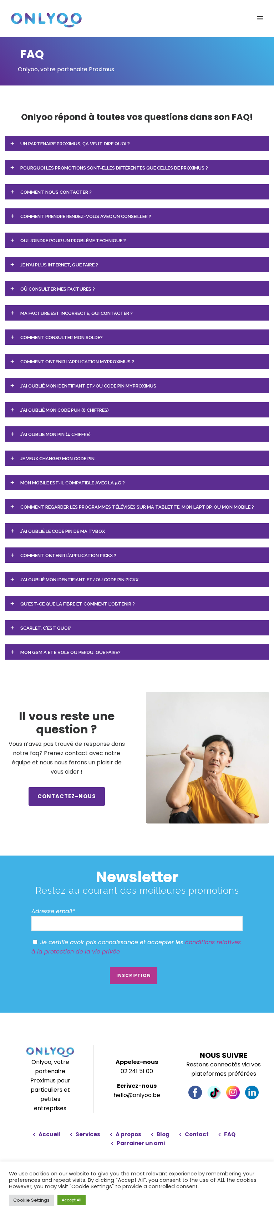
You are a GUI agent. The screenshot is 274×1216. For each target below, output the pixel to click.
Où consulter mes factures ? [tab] (57, 289)
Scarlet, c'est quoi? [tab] (45, 628)
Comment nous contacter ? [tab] (56, 192)
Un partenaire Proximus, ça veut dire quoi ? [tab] (75, 143)
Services (88, 1134)
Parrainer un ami (141, 1143)
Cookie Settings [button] (31, 1200)
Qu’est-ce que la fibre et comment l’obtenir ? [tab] (77, 604)
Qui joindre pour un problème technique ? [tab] (73, 240)
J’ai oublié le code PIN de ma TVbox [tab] (62, 531)
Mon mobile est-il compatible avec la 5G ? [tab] (72, 482)
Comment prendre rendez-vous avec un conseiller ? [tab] (85, 216)
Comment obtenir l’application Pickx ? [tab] (68, 555)
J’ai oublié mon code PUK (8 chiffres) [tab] (64, 410)
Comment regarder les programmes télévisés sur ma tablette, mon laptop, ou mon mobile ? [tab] (137, 507)
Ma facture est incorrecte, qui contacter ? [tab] (76, 313)
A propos (128, 1134)
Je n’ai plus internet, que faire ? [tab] (59, 264)
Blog (163, 1134)
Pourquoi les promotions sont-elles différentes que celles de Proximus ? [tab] (114, 168)
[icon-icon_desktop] (195, 1092)
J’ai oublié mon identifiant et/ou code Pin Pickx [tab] (79, 579)
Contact (197, 1134)
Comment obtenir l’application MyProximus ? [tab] (77, 361)
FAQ (229, 1134)
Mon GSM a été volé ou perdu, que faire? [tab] (70, 652)
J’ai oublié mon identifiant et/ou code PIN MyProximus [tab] (88, 386)
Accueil (49, 1134)
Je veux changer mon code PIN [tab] (57, 458)
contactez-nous (66, 796)
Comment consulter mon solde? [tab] (61, 337)
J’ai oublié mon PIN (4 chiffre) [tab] (55, 434)
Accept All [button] (71, 1200)
